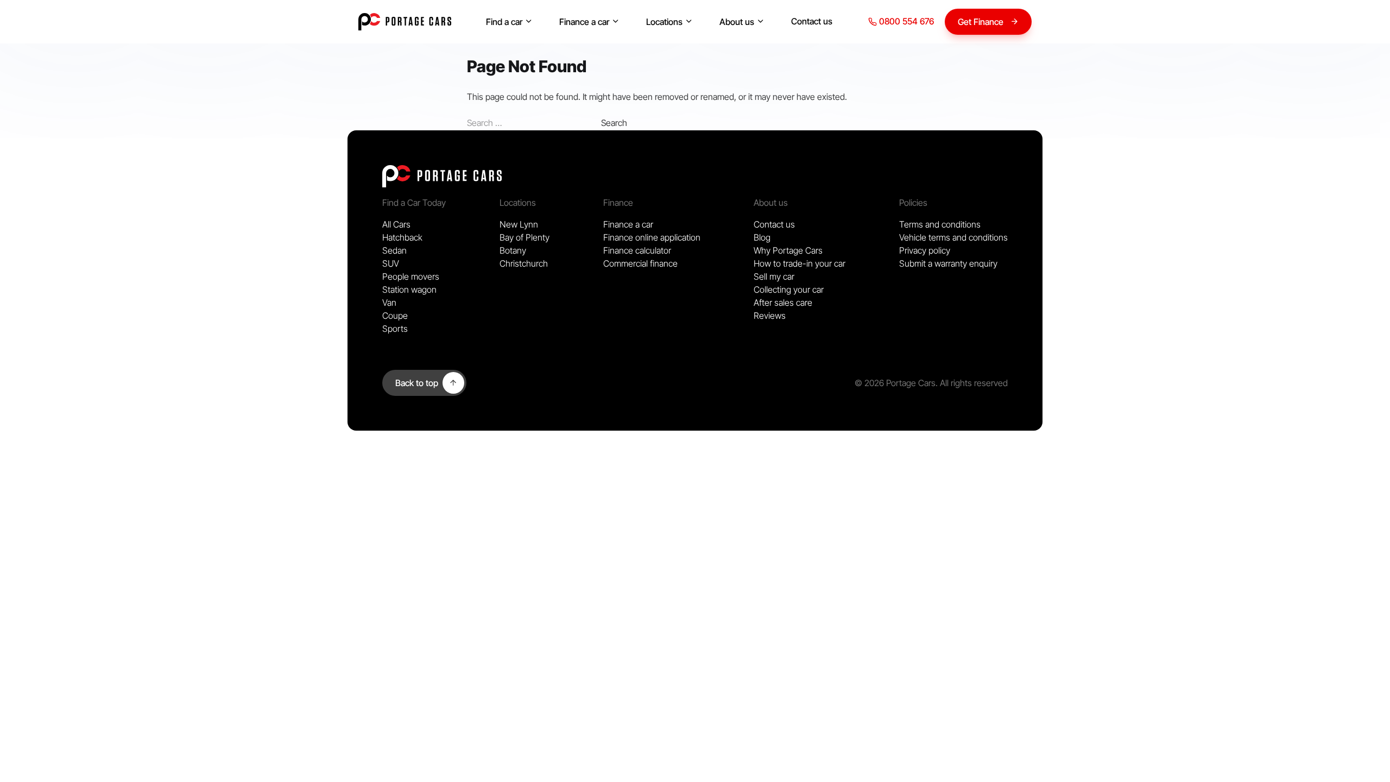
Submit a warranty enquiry (948, 263)
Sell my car (774, 276)
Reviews (770, 315)
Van (389, 302)
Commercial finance (640, 263)
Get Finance (980, 21)
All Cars (396, 224)
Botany (513, 250)
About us (736, 21)
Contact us (811, 21)
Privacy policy (924, 250)
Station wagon (409, 289)
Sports (395, 328)
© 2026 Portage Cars (895, 382)
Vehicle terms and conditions (953, 237)
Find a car (504, 21)
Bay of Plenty (524, 237)
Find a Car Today (414, 202)
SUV (390, 263)
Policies (913, 202)
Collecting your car (789, 289)
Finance (618, 202)
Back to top (416, 382)
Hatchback (402, 237)
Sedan (394, 250)
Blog (762, 237)
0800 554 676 (905, 21)
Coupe (395, 315)
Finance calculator (637, 250)
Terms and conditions (940, 224)
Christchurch (524, 263)
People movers (410, 276)
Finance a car (584, 21)
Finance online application (651, 237)
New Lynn (519, 224)
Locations (664, 21)
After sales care (783, 302)
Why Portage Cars (788, 250)
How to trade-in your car (799, 263)
